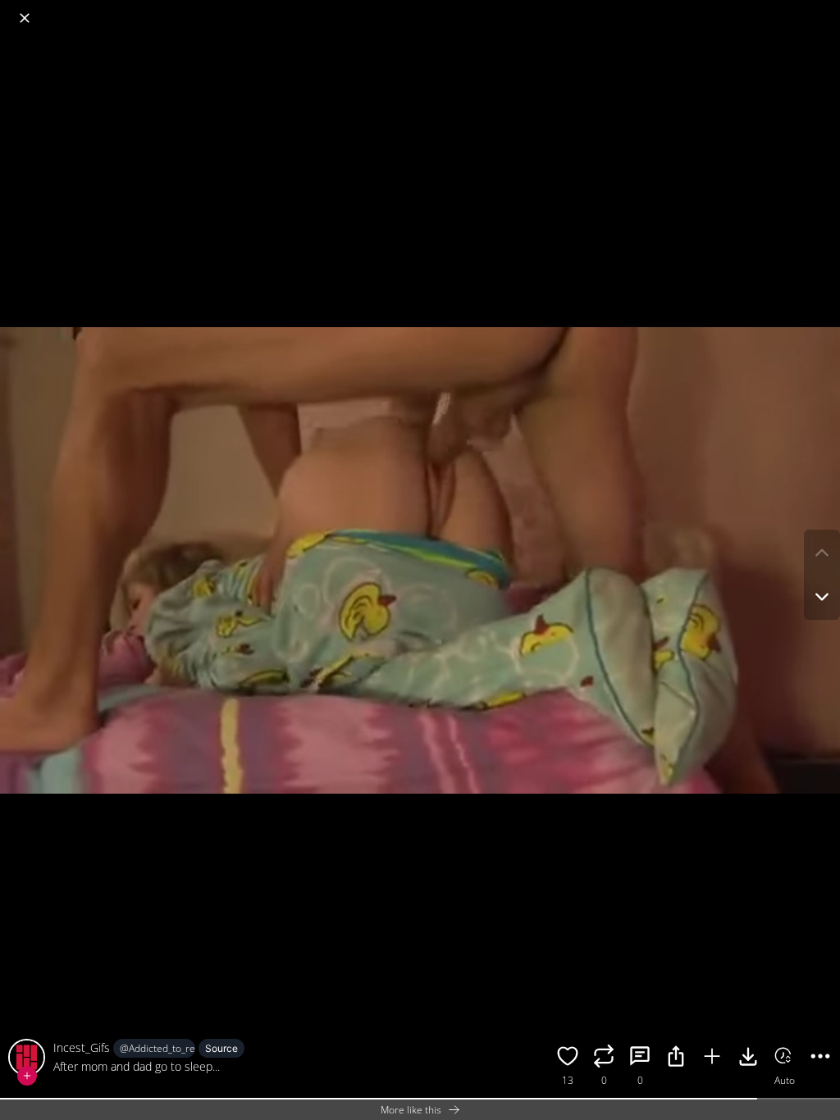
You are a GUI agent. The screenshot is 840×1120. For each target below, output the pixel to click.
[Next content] (822, 597)
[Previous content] (822, 552)
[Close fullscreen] (24, 18)
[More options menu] (823, 10)
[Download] (748, 1058)
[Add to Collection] (712, 1058)
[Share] (675, 1058)
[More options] (820, 1058)
